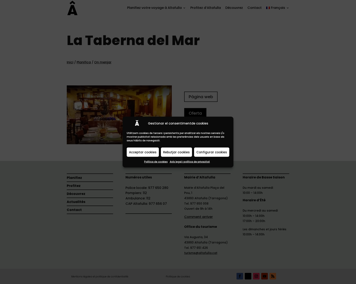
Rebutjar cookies (176, 152)
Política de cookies (156, 161)
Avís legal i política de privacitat (190, 161)
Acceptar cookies (143, 152)
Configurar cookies (211, 152)
